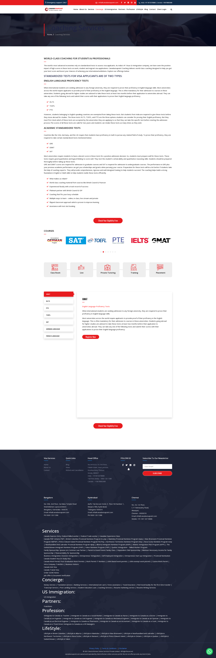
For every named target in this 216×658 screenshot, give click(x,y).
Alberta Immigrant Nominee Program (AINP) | (114, 544)
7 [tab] (115, 252)
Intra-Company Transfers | (54, 564)
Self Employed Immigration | (113, 556)
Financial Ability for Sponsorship (67, 553)
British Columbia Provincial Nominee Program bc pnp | (87, 539)
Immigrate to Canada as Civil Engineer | (78, 618)
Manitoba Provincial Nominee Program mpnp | (126, 539)
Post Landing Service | (69, 587)
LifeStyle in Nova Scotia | (72, 636)
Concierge (99, 9)
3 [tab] (105, 252)
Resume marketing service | (125, 587)
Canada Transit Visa (51, 570)
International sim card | (98, 585)
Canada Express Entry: (52, 536)
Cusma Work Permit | (160, 561)
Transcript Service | (51, 587)
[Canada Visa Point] (53, 9)
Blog (146, 9)
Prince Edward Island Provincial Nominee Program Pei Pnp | (82, 542)
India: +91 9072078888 (148, 3)
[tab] (58, 294)
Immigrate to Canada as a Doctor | (143, 615)
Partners (121, 9)
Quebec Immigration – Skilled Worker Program (129, 547)
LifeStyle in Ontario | (135, 636)
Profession (131, 9)
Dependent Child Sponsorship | (129, 550)
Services (91, 9)
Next (45, 245)
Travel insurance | (130, 585)
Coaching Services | (105, 587)
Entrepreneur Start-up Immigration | (139, 556)
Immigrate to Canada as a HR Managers (79, 624)
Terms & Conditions (109, 648)
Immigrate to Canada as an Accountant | (115, 621)
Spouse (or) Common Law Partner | (73, 550)
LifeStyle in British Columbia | (55, 633)
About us (83, 9)
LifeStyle (139, 9)
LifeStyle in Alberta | (75, 633)
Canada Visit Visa (50, 567)
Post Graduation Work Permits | (73, 561)
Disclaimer (123, 648)
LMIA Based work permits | (118, 561)
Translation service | (65, 585)
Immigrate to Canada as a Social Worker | (87, 615)
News (68, 467)
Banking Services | (81, 585)
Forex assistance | (114, 585)
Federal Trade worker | (90, 536)
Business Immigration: (52, 556)
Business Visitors (72, 564)
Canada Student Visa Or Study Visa (57, 558)
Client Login (161, 9)
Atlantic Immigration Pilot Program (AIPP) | (149, 544)
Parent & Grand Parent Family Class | (102, 550)
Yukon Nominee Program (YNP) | (98, 547)
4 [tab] (108, 252)
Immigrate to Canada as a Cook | (145, 621)
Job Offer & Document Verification (57, 575)
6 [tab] (112, 252)
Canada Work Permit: (52, 561)
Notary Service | (50, 585)
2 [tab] (103, 252)
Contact (152, 9)
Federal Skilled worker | (71, 536)
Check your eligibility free (108, 220)
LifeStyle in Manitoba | (92, 633)
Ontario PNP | (59, 539)
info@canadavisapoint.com (108, 2)
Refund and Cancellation (74, 470)
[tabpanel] (54, 240)
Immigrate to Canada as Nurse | (116, 615)
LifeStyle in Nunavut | (91, 636)
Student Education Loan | (88, 587)
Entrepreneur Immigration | (90, 556)
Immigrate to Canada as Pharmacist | (85, 621)
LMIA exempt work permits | (140, 561)
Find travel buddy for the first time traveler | (154, 585)
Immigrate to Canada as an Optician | (145, 618)
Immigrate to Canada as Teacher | (57, 615)
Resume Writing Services (146, 587)
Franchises (48, 606)
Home (75, 9)
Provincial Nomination (162, 556)
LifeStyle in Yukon (63, 639)
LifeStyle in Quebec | (152, 636)
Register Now (91, 336)
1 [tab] (101, 252)
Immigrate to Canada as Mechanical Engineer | (112, 618)
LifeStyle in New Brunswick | (112, 633)
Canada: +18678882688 (164, 3)
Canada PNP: (49, 539)
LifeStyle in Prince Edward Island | (113, 636)
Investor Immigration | (70, 556)
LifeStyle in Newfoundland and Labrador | (140, 633)
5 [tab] (110, 252)
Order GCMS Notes (51, 573)
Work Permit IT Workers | (96, 561)
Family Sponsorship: (51, 550)
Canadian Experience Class (110, 536)
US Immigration (111, 9)
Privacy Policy (94, 648)
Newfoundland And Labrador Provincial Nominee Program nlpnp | (70, 544)
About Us (47, 467)
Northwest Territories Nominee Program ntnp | (125, 542)
